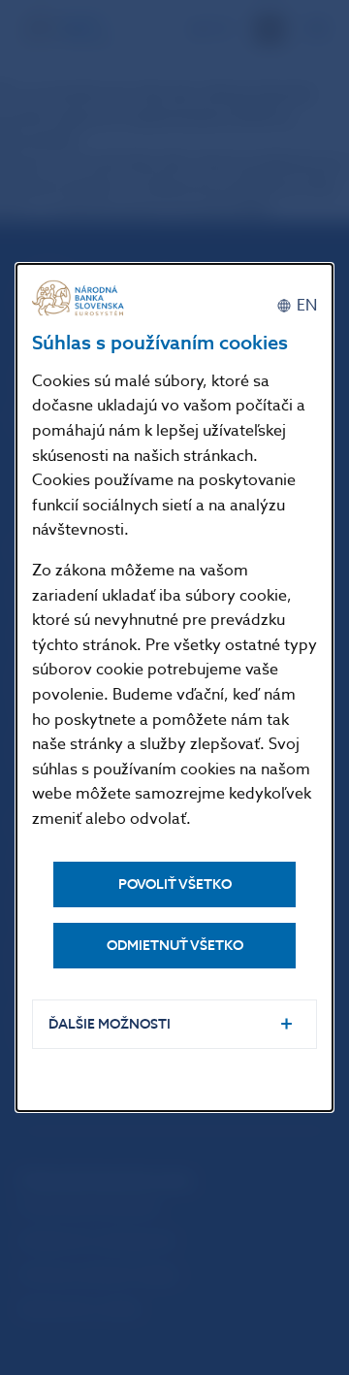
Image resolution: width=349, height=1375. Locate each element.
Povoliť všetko (175, 884)
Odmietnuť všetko (175, 945)
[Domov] (80, 298)
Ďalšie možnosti (109, 1024)
